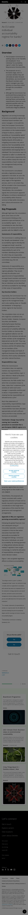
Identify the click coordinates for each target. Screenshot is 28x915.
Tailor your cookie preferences (14, 481)
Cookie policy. (14, 465)
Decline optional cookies (14, 476)
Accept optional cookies (14, 471)
